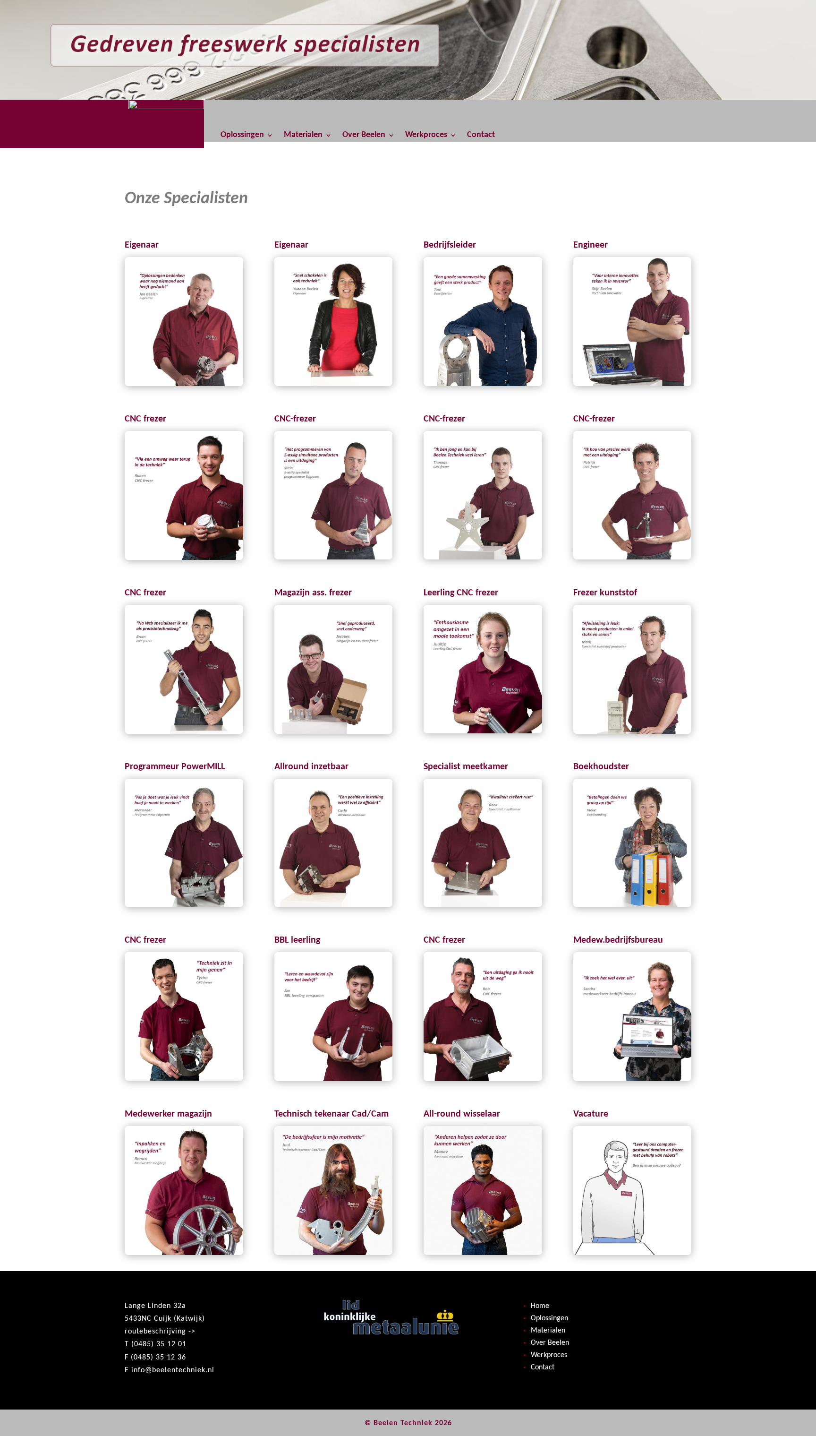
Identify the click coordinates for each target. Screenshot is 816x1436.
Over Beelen (363, 135)
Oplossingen (242, 135)
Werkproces (426, 135)
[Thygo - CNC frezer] (184, 1079)
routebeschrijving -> (160, 1331)
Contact (481, 135)
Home (540, 1306)
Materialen (303, 135)
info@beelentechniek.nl (172, 1370)
